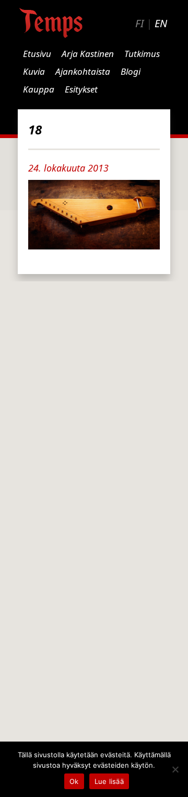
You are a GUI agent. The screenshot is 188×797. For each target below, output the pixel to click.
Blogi (130, 71)
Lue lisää (109, 781)
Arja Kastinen (88, 54)
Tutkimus (142, 54)
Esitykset (81, 89)
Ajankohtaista (82, 71)
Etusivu (37, 54)
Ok (74, 781)
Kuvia (34, 71)
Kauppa (38, 89)
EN (161, 23)
